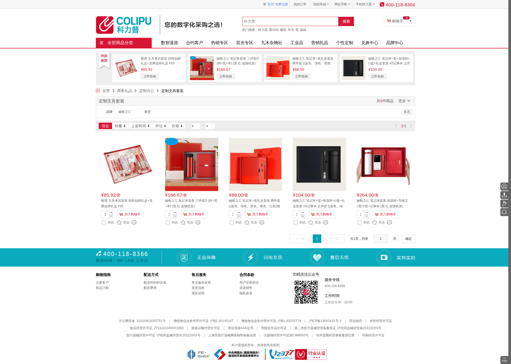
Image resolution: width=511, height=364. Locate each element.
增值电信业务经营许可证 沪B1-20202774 (271, 321)
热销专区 (219, 42)
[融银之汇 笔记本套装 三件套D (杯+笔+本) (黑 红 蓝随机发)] (202, 58)
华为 (291, 30)
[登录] (504, 187)
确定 (408, 239)
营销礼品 (319, 42)
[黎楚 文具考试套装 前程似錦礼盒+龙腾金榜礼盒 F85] (126, 58)
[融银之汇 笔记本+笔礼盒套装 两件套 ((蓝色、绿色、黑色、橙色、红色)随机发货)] (278, 58)
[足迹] (504, 204)
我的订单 (300, 4)
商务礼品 (124, 91)
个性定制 (344, 42)
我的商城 (319, 4)
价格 (175, 126)
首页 (106, 91)
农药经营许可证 (381, 321)
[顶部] (504, 360)
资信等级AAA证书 (240, 328)
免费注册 (281, 4)
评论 (159, 126)
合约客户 (194, 42)
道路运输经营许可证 (205, 328)
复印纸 (274, 30)
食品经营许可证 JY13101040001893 (157, 328)
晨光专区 (244, 42)
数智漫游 (169, 42)
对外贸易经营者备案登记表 (335, 335)
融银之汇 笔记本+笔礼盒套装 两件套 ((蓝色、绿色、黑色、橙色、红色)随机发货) (313, 63)
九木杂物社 (271, 42)
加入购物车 (133, 214)
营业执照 (355, 321)
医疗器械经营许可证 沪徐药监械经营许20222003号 (163, 335)
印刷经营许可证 (373, 335)
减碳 (303, 30)
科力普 (263, 30)
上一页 (299, 239)
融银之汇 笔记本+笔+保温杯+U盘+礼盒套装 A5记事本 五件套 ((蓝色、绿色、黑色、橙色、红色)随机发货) (319, 206)
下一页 (334, 239)
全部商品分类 (120, 42)
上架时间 (138, 126)
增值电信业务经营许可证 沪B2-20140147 (203, 321)
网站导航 (341, 4)
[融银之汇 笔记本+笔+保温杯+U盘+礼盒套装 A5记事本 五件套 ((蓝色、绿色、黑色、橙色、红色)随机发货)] (354, 58)
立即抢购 (149, 76)
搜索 (346, 21)
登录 (270, 4)
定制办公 (146, 91)
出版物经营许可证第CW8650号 (286, 335)
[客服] (504, 212)
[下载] (504, 195)
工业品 (296, 42)
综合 (105, 126)
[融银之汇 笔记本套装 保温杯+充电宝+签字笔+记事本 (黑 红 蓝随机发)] (383, 164)
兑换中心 (369, 42)
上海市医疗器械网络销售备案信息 (232, 335)
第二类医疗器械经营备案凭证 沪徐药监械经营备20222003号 (337, 328)
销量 (118, 126)
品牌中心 (394, 42)
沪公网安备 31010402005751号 (142, 321)
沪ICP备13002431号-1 (325, 321)
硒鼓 (283, 30)
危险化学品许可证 (274, 328)
